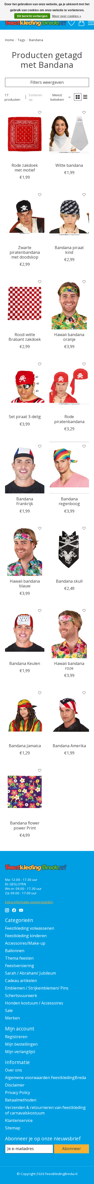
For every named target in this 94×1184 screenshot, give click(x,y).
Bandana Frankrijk (24, 501)
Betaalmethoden (20, 1100)
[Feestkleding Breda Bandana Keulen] (24, 632)
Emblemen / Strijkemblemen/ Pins (36, 988)
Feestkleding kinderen (26, 935)
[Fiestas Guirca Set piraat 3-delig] (24, 385)
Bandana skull (69, 581)
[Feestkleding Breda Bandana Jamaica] (24, 714)
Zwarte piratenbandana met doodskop (25, 252)
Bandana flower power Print (25, 825)
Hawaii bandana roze (69, 666)
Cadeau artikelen (21, 980)
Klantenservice (19, 1120)
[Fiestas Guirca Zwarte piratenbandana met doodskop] (24, 216)
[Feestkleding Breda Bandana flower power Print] (24, 792)
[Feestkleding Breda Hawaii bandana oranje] (69, 303)
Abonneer (71, 1148)
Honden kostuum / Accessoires (34, 1003)
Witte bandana (69, 165)
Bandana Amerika (69, 745)
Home (9, 40)
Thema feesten (19, 958)
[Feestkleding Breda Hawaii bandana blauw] (24, 550)
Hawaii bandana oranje (69, 337)
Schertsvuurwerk (21, 995)
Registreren (16, 1036)
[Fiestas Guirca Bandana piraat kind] (69, 216)
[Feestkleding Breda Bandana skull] (69, 550)
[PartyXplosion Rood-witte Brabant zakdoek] (24, 303)
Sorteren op (35, 97)
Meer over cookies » (66, 16)
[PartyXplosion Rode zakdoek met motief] (24, 134)
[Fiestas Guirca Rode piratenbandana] (69, 385)
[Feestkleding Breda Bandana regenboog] (69, 468)
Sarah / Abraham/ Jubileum (30, 973)
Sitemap (12, 1128)
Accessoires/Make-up (25, 943)
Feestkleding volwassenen (29, 928)
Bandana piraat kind (69, 250)
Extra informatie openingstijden (29, 902)
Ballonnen (14, 950)
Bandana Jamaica (25, 745)
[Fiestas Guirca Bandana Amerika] (69, 714)
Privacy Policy (17, 1092)
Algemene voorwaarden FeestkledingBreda (45, 1077)
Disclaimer (15, 1085)
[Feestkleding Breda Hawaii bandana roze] (69, 632)
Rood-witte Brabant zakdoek (25, 337)
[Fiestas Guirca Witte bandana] (69, 134)
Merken (12, 1018)
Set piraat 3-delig (25, 416)
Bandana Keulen (24, 663)
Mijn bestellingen (21, 1044)
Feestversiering (19, 965)
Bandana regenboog (69, 501)
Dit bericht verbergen (32, 16)
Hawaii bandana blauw (25, 583)
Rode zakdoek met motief (25, 168)
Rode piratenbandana (69, 419)
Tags (21, 40)
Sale (9, 1010)
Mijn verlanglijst (20, 1051)
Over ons (13, 1070)
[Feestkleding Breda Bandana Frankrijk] (24, 468)
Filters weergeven (47, 82)
